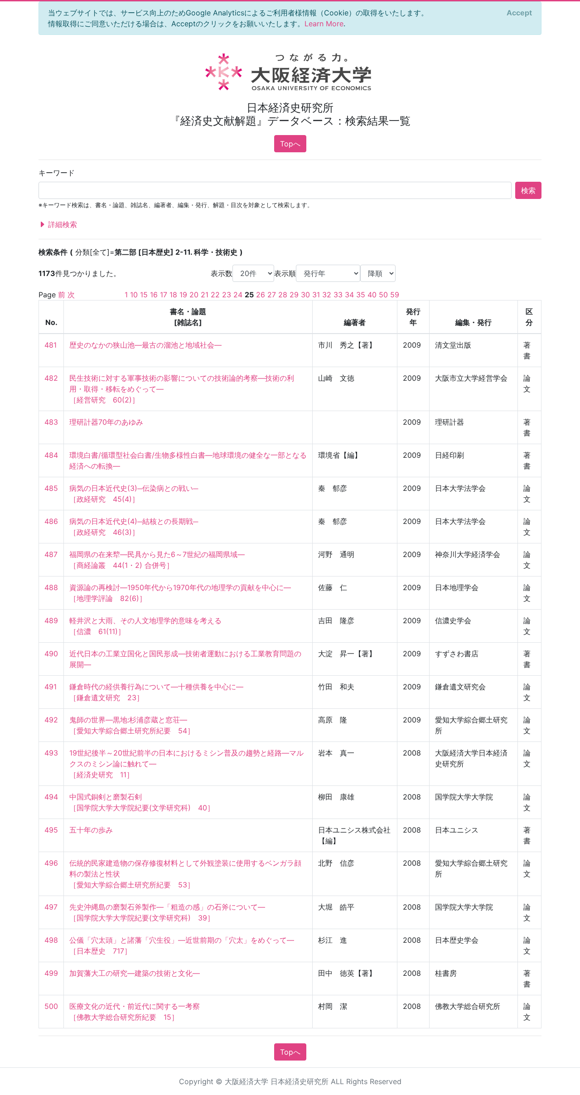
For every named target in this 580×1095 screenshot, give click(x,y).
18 (173, 294)
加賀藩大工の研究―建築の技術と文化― (134, 973)
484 (51, 455)
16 (154, 294)
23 (226, 294)
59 (394, 294)
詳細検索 (61, 224)
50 (383, 294)
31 (316, 294)
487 (51, 554)
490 (51, 653)
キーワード (57, 172)
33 (338, 294)
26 (260, 294)
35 (360, 294)
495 (51, 829)
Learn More (323, 23)
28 (282, 294)
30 (305, 294)
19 (183, 294)
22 (215, 294)
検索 (528, 190)
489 (51, 620)
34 (349, 294)
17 (163, 294)
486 (51, 521)
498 (51, 940)
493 (51, 752)
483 (51, 421)
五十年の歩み (91, 829)
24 (237, 294)
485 (51, 488)
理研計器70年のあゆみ (106, 421)
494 (51, 796)
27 (271, 294)
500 (51, 1006)
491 (50, 686)
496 (51, 862)
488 (51, 587)
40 (372, 294)
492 (51, 719)
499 (51, 973)
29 (294, 294)
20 (193, 294)
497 (51, 906)
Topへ (290, 143)
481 (50, 344)
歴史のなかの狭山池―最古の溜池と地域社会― (145, 344)
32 (326, 294)
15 (144, 294)
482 (51, 378)
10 (134, 294)
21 (204, 294)
